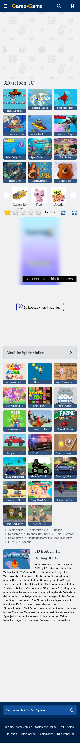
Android (26, 542)
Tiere (58, 534)
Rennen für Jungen (38, 534)
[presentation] (6, 195)
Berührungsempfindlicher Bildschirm (49, 538)
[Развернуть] (74, 213)
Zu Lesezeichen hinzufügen (42, 307)
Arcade (70, 534)
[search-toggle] (59, 6)
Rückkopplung (66, 734)
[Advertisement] (60, 45)
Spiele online (16, 530)
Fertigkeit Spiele (38, 530)
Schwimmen (15, 538)
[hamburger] (5, 6)
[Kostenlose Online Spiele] (27, 6)
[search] (72, 710)
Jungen (57, 530)
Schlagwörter (46, 734)
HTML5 (12, 542)
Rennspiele (15, 534)
